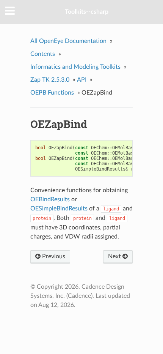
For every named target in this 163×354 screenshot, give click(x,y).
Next (115, 256)
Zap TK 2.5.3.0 (49, 80)
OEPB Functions (52, 93)
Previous (53, 256)
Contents (42, 54)
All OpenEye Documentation (68, 41)
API (81, 80)
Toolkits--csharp (86, 12)
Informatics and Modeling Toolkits (75, 67)
